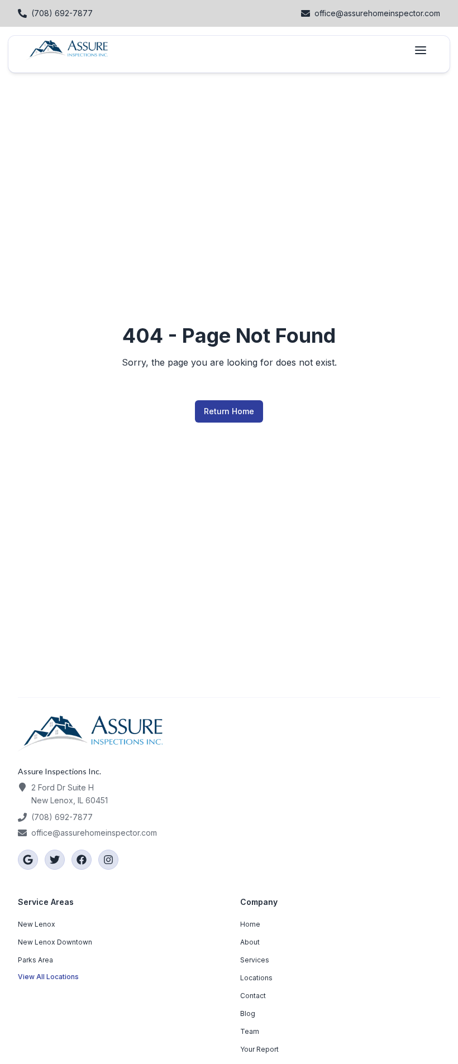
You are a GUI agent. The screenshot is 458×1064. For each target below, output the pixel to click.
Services (254, 960)
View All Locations (48, 976)
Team (249, 1031)
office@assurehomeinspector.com (94, 832)
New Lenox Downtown (55, 942)
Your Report (259, 1049)
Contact (253, 995)
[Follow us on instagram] (108, 860)
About (250, 942)
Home (250, 924)
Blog (247, 1013)
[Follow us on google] (28, 860)
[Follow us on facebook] (81, 860)
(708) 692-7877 (62, 817)
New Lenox (36, 924)
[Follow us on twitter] (55, 860)
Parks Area (35, 960)
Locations (256, 978)
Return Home (229, 411)
